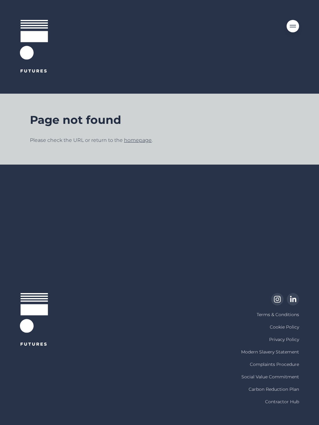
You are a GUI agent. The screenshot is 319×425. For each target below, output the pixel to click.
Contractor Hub (282, 401)
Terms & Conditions (278, 314)
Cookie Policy (284, 327)
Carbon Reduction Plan (274, 389)
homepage (138, 140)
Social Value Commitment (270, 377)
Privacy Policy (284, 339)
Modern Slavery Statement (270, 352)
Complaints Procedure (274, 364)
